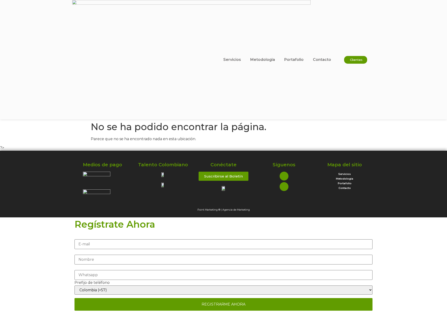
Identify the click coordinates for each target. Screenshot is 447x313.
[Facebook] (284, 176)
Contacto (322, 59)
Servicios (232, 59)
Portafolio (294, 59)
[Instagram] (284, 186)
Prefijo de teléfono (92, 283)
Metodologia (262, 59)
